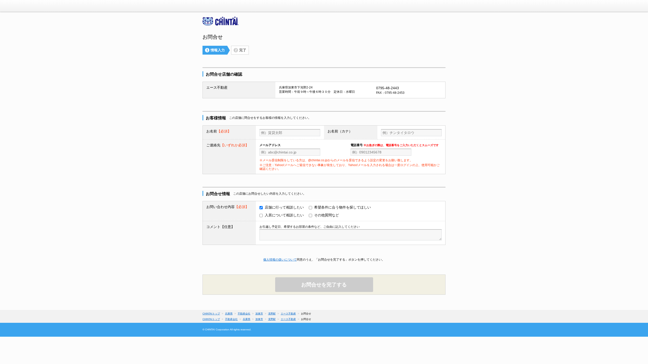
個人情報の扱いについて (280, 259)
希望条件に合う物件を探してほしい (342, 207)
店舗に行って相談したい (284, 207)
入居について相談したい (284, 215)
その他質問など (326, 215)
